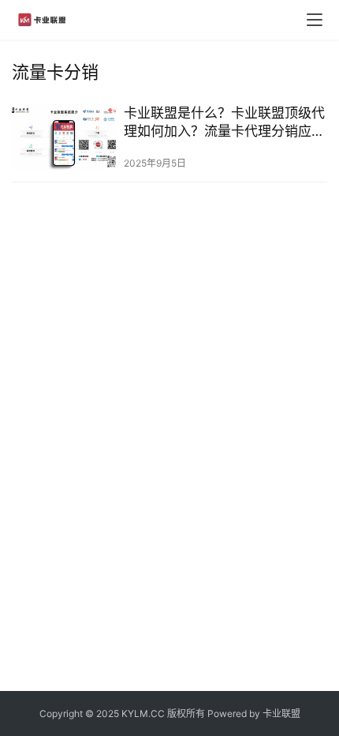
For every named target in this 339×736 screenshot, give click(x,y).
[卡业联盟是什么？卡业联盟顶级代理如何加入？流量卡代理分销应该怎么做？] (64, 137)
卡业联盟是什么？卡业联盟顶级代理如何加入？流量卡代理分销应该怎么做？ (224, 123)
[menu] (314, 20)
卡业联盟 (281, 713)
